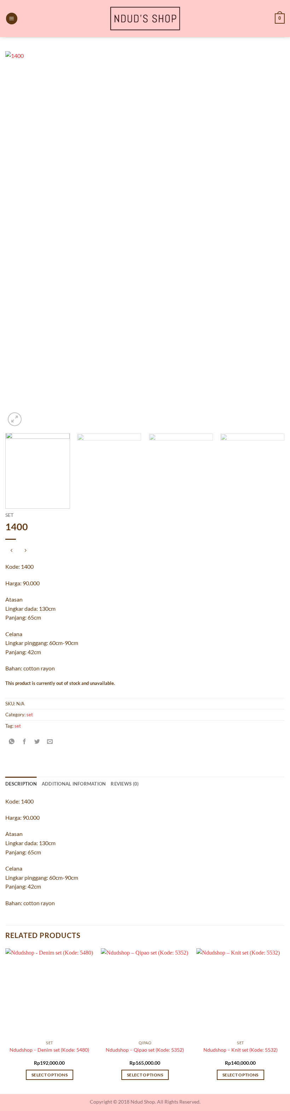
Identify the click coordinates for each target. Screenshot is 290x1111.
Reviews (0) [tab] (125, 784)
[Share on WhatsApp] (12, 741)
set (9, 515)
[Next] (270, 239)
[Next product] (11, 550)
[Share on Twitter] (37, 741)
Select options (49, 1075)
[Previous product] (25, 550)
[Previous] (19, 239)
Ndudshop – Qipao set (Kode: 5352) (145, 1050)
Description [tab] (21, 784)
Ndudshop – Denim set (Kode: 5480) (49, 1050)
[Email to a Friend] (50, 741)
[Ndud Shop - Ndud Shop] (145, 18)
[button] (11, 18)
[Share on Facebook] (24, 741)
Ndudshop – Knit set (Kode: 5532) (240, 1050)
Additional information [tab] (74, 784)
